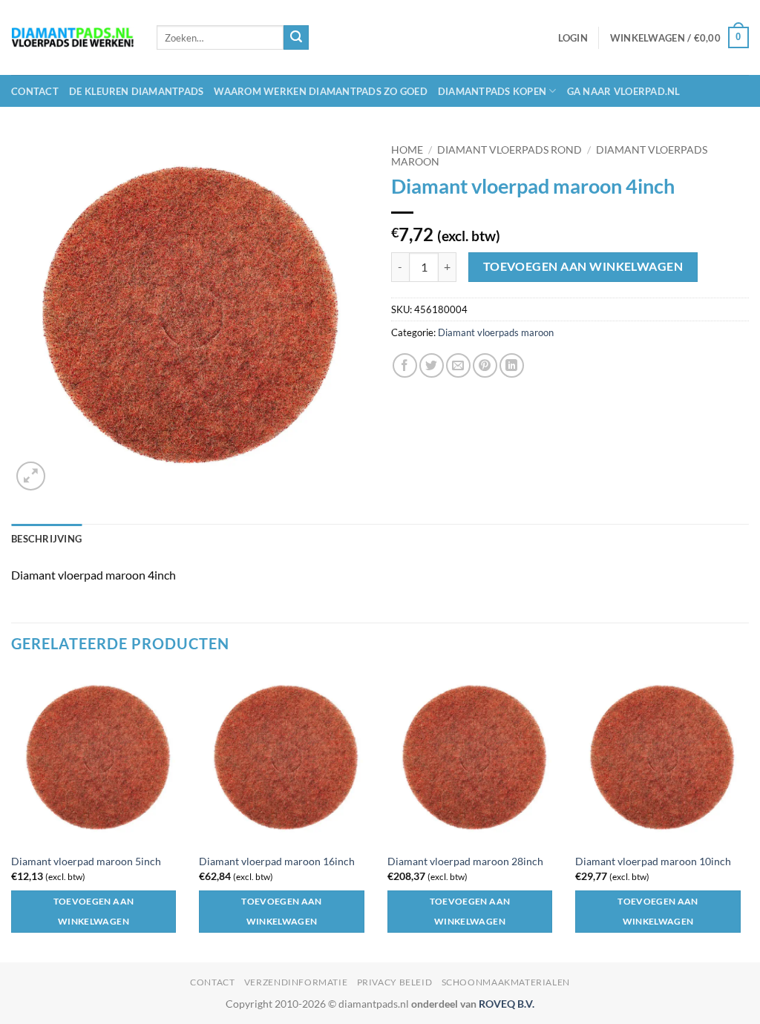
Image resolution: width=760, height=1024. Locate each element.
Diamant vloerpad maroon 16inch (277, 861)
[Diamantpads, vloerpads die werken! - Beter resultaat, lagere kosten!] (72, 37)
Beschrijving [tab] (46, 539)
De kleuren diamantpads (136, 91)
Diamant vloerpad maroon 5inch (86, 861)
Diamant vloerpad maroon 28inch (465, 861)
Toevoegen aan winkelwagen (583, 266)
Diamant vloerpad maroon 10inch (653, 861)
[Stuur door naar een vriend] (458, 365)
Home (407, 150)
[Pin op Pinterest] (485, 365)
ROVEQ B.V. (506, 1003)
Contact (35, 91)
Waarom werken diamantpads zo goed (320, 91)
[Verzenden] (296, 37)
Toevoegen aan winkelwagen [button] (93, 911)
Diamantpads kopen (492, 91)
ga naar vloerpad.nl (624, 91)
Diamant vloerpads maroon (496, 332)
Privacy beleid (395, 982)
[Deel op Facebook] (405, 365)
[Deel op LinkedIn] (511, 365)
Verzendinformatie (295, 982)
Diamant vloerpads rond (509, 150)
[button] (573, 37)
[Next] (748, 815)
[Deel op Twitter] (431, 365)
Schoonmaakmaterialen (506, 982)
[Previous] (12, 815)
